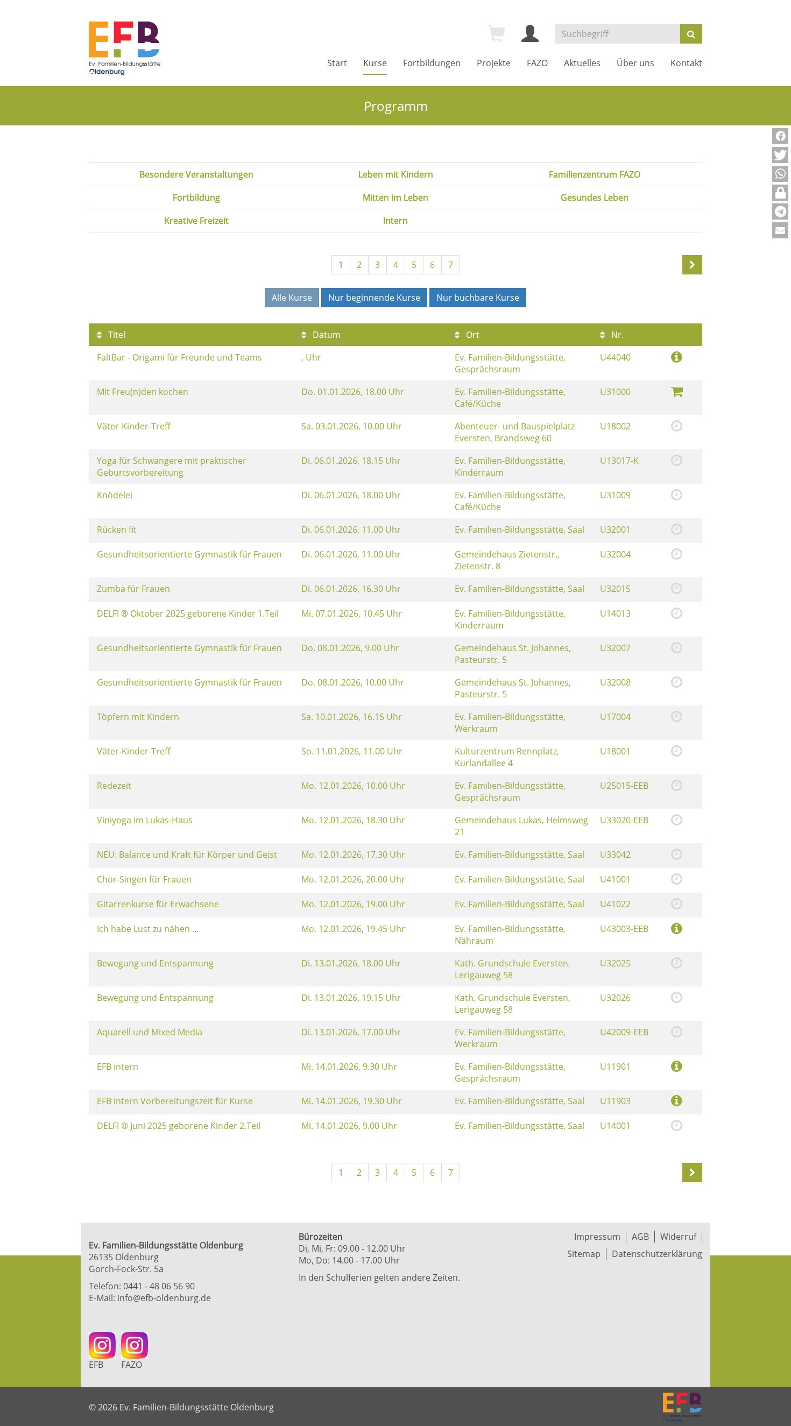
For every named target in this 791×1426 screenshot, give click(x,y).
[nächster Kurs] (692, 264)
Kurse (375, 63)
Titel (115, 335)
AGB (640, 1237)
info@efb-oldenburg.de (164, 1298)
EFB (96, 1365)
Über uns (635, 63)
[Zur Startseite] (124, 48)
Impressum (597, 1237)
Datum (325, 335)
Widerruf (678, 1237)
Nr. (616, 335)
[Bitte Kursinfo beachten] (676, 356)
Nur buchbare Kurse (477, 297)
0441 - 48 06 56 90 (159, 1286)
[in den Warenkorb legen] (677, 391)
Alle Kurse (292, 297)
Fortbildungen (432, 63)
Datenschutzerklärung (657, 1254)
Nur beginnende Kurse (374, 297)
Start (337, 63)
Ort (471, 335)
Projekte (494, 63)
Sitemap (584, 1254)
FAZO (537, 63)
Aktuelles (582, 63)
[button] (780, 136)
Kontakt (686, 63)
